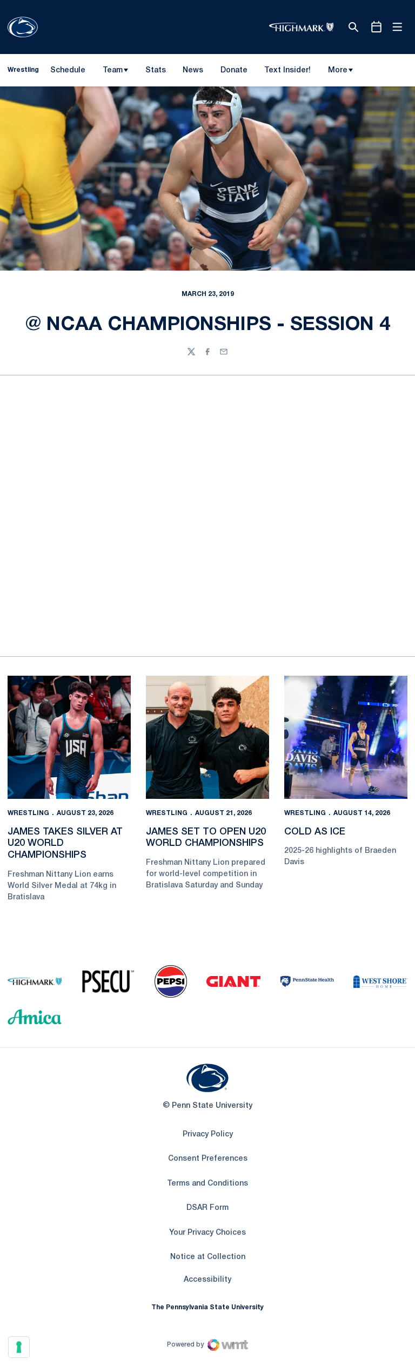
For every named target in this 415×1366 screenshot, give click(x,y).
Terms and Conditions (207, 1183)
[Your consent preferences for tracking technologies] (19, 1347)
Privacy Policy (208, 1134)
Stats (155, 70)
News (193, 70)
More (337, 70)
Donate (233, 72)
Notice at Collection (207, 1257)
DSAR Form (207, 1208)
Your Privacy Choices (207, 1232)
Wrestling (28, 813)
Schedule (67, 70)
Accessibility (207, 1279)
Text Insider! (287, 70)
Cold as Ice (314, 831)
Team (113, 70)
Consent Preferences (207, 1158)
